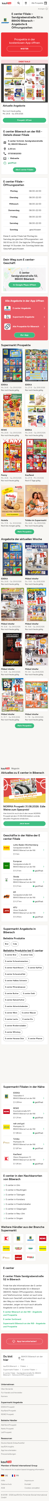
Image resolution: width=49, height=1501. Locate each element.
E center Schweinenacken (16, 961)
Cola (15, 944)
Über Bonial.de (7, 1389)
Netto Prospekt (7, 1429)
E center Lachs (11, 1019)
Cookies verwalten (32, 1488)
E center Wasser (29, 1013)
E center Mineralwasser (15, 987)
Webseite (14, 158)
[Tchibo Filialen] (6, 1257)
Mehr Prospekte (24, 532)
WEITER (24, 48)
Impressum (29, 1480)
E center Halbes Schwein (16, 980)
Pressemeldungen (8, 1454)
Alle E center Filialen (24, 170)
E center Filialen (28, 1370)
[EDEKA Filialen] (18, 1238)
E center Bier (10, 955)
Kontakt (28, 1484)
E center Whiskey (13, 1032)
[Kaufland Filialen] (6, 1238)
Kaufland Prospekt (8, 1411)
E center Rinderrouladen (15, 1026)
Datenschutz (6, 1484)
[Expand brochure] (24, 83)
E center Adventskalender (16, 1006)
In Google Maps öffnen (24, 285)
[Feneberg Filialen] (18, 1248)
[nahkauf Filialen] (18, 1257)
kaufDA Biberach (10, 1366)
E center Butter (12, 993)
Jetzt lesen (25, 823)
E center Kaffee (35, 968)
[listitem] (12, 370)
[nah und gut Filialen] (6, 1248)
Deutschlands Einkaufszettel (12, 1443)
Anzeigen (41, 9)
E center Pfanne (35, 1038)
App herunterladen (8, 1450)
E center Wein (11, 1013)
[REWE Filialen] (42, 1238)
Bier (6, 944)
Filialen (23, 1366)
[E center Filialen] (30, 1238)
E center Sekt (29, 993)
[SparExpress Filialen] (30, 1257)
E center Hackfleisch (14, 968)
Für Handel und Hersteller (11, 1393)
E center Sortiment (12, 1319)
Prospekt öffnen (24, 120)
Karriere (4, 1396)
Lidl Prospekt (6, 1432)
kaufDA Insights (7, 1447)
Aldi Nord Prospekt (8, 1425)
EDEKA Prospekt (8, 1407)
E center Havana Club (14, 1038)
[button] (24, 92)
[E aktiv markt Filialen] (42, 1248)
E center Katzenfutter (14, 1000)
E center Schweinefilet (15, 974)
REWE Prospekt (7, 1414)
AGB (3, 1488)
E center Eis (27, 1019)
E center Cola (27, 955)
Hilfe (3, 1480)
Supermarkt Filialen (11, 1370)
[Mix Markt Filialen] (30, 1248)
